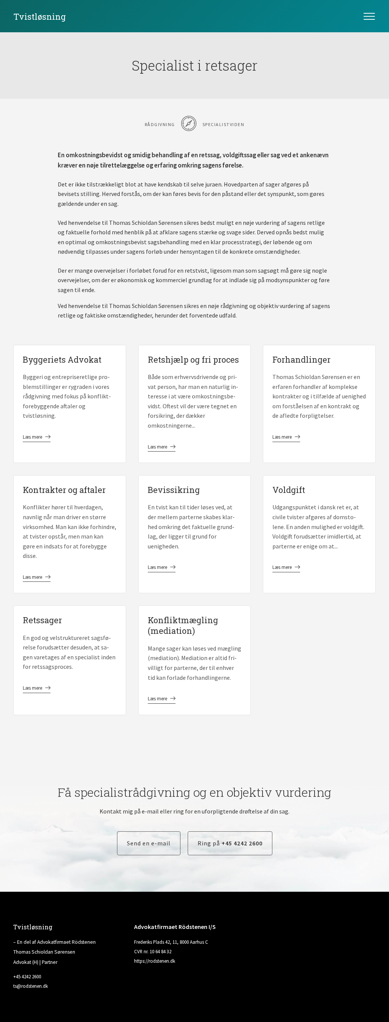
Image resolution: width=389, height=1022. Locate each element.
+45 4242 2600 (27, 976)
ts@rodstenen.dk (30, 986)
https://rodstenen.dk (154, 961)
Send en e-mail (149, 843)
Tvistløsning (39, 16)
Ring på (230, 843)
